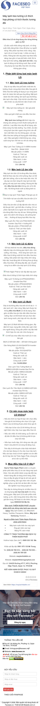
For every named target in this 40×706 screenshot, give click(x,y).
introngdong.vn (8, 662)
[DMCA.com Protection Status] (16, 658)
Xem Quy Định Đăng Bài (26, 33)
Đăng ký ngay (20, 622)
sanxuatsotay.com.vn (10, 665)
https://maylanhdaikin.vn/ (20, 584)
